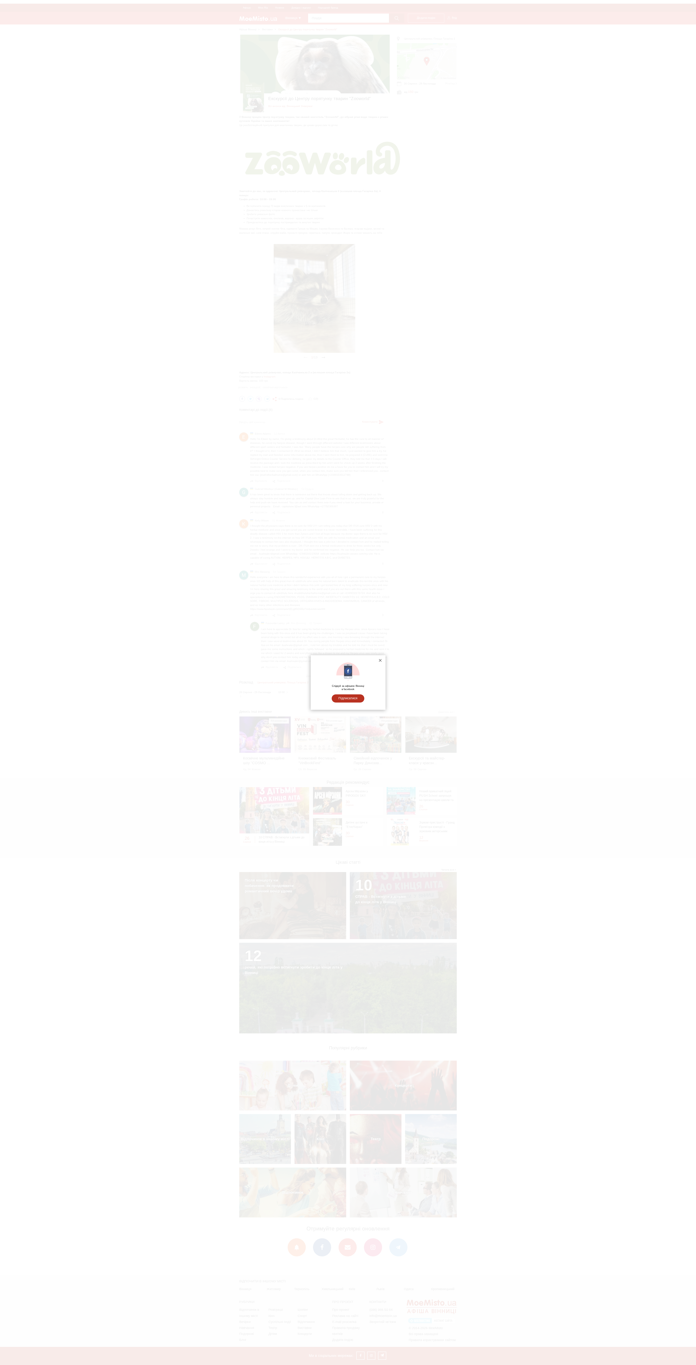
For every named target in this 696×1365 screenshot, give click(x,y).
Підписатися (347, 698)
